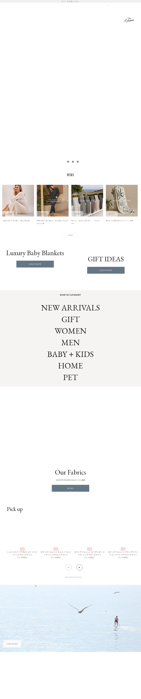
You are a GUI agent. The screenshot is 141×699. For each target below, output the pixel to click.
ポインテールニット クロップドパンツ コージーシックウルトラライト (123, 553)
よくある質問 (12, 681)
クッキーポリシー (13, 676)
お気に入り (87, 6)
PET (108, 19)
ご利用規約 (11, 670)
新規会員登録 (76, 6)
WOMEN (72, 19)
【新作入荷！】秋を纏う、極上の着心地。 (16, 221)
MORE (70, 488)
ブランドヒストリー (42, 665)
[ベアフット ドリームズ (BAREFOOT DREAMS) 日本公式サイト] (26, 12)
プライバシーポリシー (15, 673)
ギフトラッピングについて (88, 665)
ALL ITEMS (48, 19)
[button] (63, 162)
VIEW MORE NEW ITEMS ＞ (74, 577)
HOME (61, 19)
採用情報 (66, 670)
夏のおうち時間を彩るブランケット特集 (119, 221)
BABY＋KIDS (70, 354)
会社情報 (66, 665)
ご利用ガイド (12, 668)
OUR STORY (12, 644)
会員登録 (10, 665)
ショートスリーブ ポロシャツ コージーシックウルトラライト (22, 553)
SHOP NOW (35, 264)
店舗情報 (66, 668)
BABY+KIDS (95, 19)
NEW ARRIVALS (70, 307)
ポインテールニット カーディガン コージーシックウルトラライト (89, 553)
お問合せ (10, 684)
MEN (83, 19)
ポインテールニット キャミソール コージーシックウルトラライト (56, 553)
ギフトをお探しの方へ (70, 1)
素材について (40, 668)
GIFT (117, 19)
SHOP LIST (98, 6)
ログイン (66, 6)
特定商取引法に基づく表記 (17, 679)
